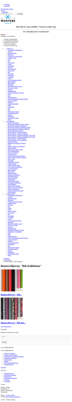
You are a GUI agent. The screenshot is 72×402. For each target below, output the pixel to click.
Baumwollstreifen (13, 141)
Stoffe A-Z (8, 48)
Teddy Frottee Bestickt (14, 186)
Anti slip (10, 51)
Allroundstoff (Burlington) (15, 50)
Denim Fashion (12, 148)
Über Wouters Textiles (7, 9)
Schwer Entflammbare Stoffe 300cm (18, 99)
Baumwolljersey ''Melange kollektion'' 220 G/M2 (21, 135)
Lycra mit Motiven (13, 168)
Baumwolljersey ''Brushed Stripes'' (17, 132)
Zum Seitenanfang (6, 326)
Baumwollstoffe (12, 53)
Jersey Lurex (11, 159)
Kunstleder (11, 75)
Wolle (9, 119)
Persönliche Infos (9, 373)
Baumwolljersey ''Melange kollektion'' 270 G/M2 (21, 137)
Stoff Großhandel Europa (11, 363)
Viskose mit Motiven (13, 189)
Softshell (10, 102)
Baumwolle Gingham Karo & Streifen (18, 124)
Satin (9, 96)
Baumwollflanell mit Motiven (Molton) (18, 129)
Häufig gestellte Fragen (10, 355)
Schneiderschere (12, 97)
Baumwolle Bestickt (13, 123)
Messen (6, 361)
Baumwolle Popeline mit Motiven (17, 126)
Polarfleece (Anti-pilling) (15, 231)
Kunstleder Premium (13, 162)
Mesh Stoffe (11, 83)
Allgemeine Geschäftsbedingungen (14, 356)
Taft (9, 108)
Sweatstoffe (11, 107)
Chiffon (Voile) (12, 58)
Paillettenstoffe (12, 91)
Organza (10, 89)
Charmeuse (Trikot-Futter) (15, 56)
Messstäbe (10, 85)
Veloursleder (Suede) (13, 111)
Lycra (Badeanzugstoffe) (14, 80)
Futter (9, 209)
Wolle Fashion (12, 192)
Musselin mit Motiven (14, 175)
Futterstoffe (11, 66)
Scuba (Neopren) (12, 100)
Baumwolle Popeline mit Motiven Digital (19, 127)
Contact (3, 10)
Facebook (7, 4)
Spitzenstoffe (11, 179)
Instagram (7, 6)
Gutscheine (7, 381)
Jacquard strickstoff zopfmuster (16, 156)
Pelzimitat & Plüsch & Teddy (16, 93)
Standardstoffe (9, 194)
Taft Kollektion (12, 184)
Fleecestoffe (11, 63)
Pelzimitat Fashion (13, 176)
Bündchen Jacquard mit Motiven (17, 143)
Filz (9, 61)
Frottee (10, 64)
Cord (9, 59)
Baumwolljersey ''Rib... (11, 294)
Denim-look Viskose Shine (15, 149)
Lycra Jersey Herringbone (15, 167)
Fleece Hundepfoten (13, 151)
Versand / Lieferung (9, 353)
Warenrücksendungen (10, 375)
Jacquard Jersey (12, 154)
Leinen (10, 78)
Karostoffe (11, 74)
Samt (9, 94)
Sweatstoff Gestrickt (13, 181)
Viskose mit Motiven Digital (15, 190)
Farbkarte (10, 205)
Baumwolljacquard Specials (15, 130)
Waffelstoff (11, 116)
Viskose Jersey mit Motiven (15, 187)
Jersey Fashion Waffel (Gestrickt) (17, 157)
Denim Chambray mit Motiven (16, 146)
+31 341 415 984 (9, 395)
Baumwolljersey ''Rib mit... (13, 323)
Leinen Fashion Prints (14, 165)
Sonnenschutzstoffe (13, 104)
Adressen (6, 380)
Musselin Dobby (12, 173)
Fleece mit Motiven (13, 153)
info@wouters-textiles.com (12, 397)
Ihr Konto (3, 367)
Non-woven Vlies (13, 88)
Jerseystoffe (11, 70)
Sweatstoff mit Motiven (14, 183)
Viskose (10, 115)
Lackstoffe (11, 77)
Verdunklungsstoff (13, 113)
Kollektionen (9, 121)
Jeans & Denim (12, 69)
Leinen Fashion (12, 164)
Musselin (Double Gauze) (15, 86)
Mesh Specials (12, 81)
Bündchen (10, 55)
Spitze (9, 105)
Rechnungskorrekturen (10, 378)
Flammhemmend (9, 364)
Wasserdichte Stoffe (13, 118)
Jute (9, 72)
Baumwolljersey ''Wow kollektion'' (17, 140)
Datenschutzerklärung (10, 358)
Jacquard (10, 67)
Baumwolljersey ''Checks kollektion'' (18, 134)
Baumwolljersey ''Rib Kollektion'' (17, 138)
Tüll (9, 110)
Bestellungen (7, 376)
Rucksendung (8, 360)
